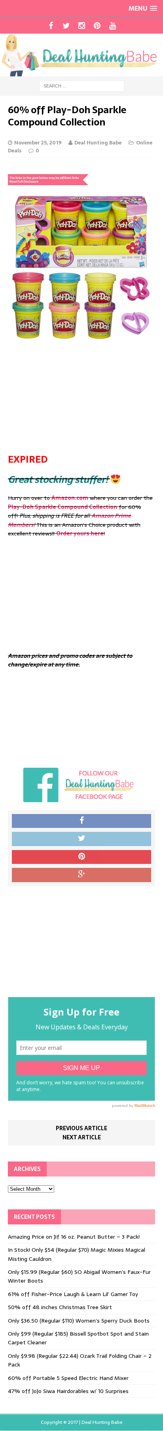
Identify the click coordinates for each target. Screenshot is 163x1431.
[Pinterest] (97, 26)
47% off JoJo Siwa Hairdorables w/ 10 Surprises (68, 1391)
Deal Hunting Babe (97, 143)
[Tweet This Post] (81, 839)
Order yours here (80, 533)
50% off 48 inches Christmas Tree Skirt (60, 1307)
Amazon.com (69, 497)
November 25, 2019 (37, 143)
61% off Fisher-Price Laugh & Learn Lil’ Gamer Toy (73, 1294)
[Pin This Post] (81, 857)
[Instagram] (82, 26)
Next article (82, 1137)
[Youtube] (112, 26)
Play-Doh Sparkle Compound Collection (62, 507)
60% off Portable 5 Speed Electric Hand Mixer (68, 1378)
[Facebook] (51, 26)
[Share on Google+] (81, 875)
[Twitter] (66, 26)
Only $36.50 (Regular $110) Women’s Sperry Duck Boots (79, 1320)
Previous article (81, 1128)
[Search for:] (81, 85)
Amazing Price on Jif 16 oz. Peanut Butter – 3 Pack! (74, 1236)
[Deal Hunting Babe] (81, 55)
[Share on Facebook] (81, 821)
